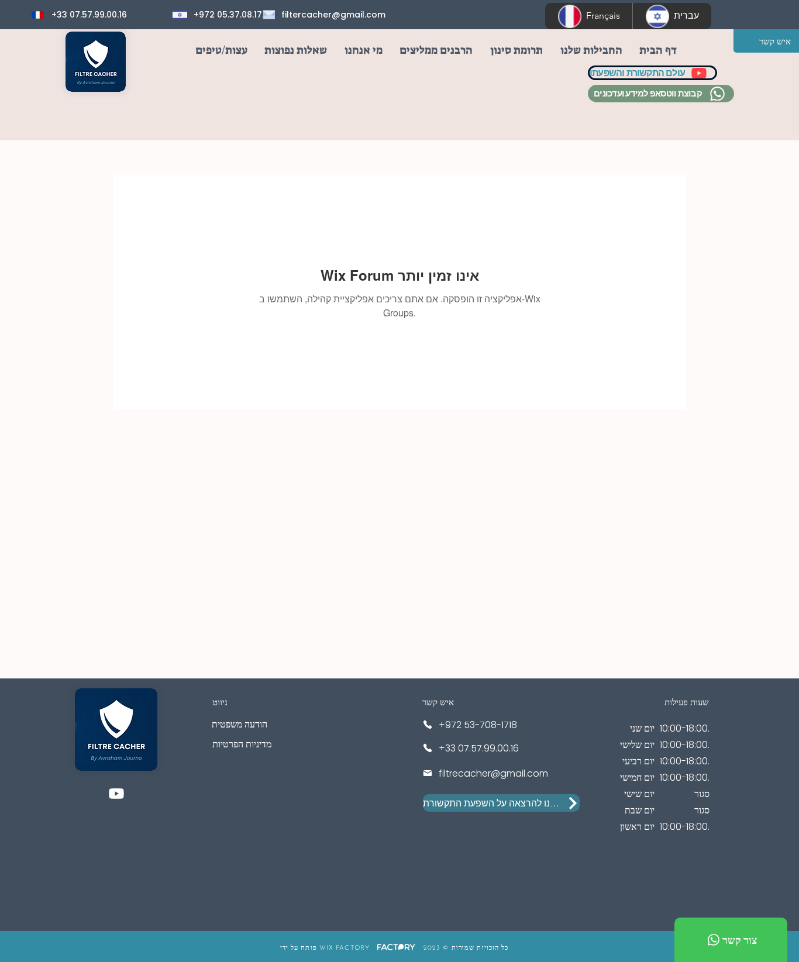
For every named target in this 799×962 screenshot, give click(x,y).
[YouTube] (116, 793)
